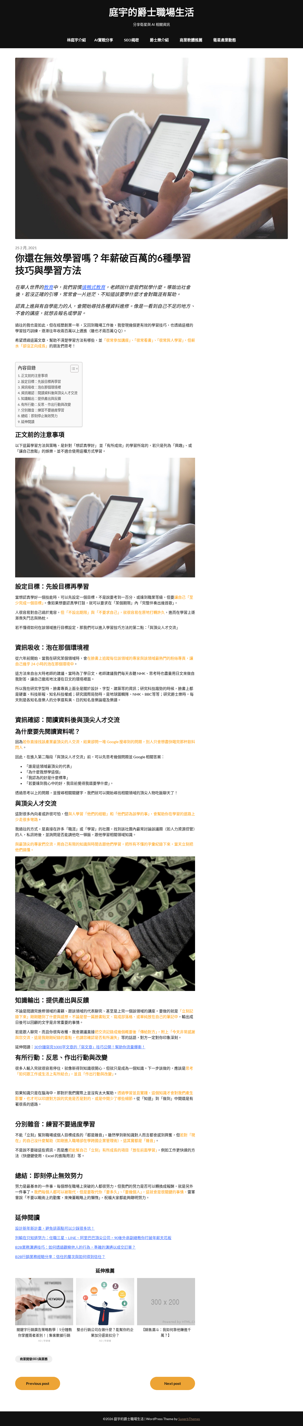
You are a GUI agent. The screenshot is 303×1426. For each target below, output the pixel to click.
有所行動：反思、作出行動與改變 (46, 404)
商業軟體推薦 (191, 40)
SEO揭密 (131, 40)
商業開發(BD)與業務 (34, 1359)
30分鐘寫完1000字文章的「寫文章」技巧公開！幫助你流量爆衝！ (89, 1047)
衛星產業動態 (224, 40)
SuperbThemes (189, 1419)
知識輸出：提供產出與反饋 (41, 399)
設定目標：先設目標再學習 (41, 381)
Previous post (37, 1383)
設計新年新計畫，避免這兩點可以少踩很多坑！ (55, 1228)
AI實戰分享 (103, 40)
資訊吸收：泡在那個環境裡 (41, 387)
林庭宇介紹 (76, 40)
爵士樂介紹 (159, 40)
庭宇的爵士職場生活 (151, 12)
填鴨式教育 (93, 287)
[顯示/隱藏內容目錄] (72, 369)
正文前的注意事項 (34, 376)
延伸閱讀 (27, 422)
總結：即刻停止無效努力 (39, 416)
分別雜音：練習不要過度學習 (42, 410)
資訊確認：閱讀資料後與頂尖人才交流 (49, 393)
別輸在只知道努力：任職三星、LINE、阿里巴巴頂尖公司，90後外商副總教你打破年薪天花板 (93, 1237)
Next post (172, 1383)
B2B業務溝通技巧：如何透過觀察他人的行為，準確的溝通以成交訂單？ (75, 1247)
